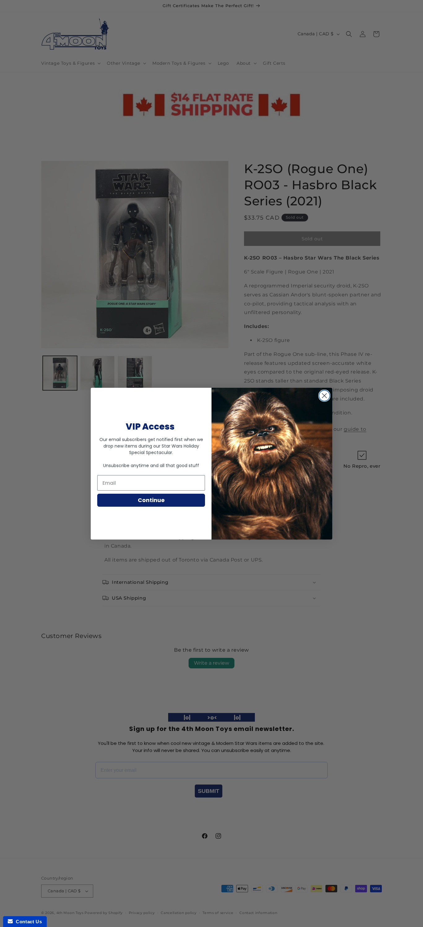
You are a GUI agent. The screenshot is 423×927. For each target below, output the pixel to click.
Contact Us (27, 921)
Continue (151, 500)
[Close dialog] (324, 395)
